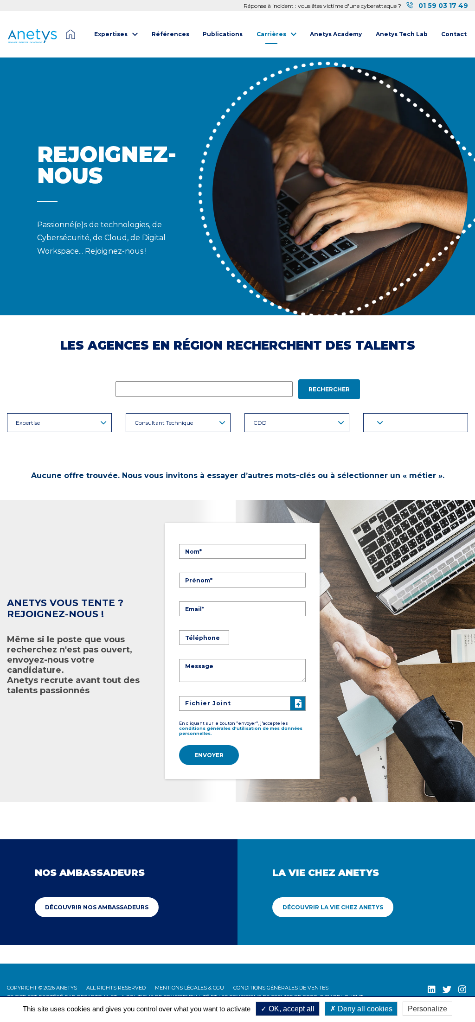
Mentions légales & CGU (189, 987)
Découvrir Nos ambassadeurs (96, 907)
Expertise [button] (28, 422)
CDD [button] (260, 422)
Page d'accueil (70, 34)
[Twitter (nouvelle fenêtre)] (447, 989)
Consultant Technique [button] (164, 422)
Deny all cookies (364, 1009)
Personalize (427, 1009)
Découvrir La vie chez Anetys (332, 907)
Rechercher (329, 389)
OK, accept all (291, 1009)
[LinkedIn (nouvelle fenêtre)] (431, 989)
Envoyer (209, 755)
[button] (415, 422)
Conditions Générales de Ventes (280, 987)
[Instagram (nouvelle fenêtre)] (462, 989)
